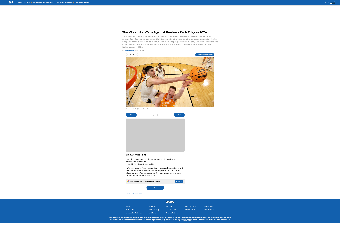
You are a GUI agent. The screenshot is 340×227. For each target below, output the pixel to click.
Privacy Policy (154, 210)
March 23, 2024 (149, 164)
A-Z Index (152, 213)
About (20, 2)
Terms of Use (171, 210)
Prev (131, 115)
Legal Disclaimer (208, 210)
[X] (325, 2)
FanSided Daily (208, 206)
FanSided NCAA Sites (82, 2)
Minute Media (116, 217)
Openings (152, 206)
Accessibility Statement (134, 213)
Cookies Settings (172, 213)
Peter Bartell (129, 50)
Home (128, 194)
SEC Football (37, 2)
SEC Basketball (48, 2)
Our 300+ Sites (190, 206)
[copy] (137, 54)
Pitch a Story (130, 210)
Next (179, 115)
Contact (169, 206)
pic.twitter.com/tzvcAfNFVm (136, 162)
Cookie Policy (190, 210)
